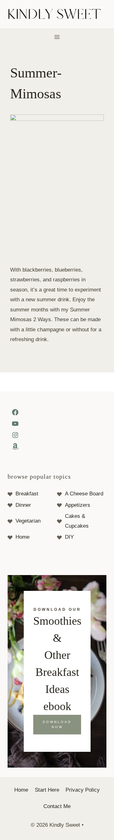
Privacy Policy (83, 790)
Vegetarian (28, 521)
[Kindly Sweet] (57, 14)
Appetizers (77, 505)
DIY (69, 537)
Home (22, 537)
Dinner (23, 505)
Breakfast (27, 494)
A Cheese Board (84, 494)
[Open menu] (57, 37)
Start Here (47, 790)
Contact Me (57, 806)
